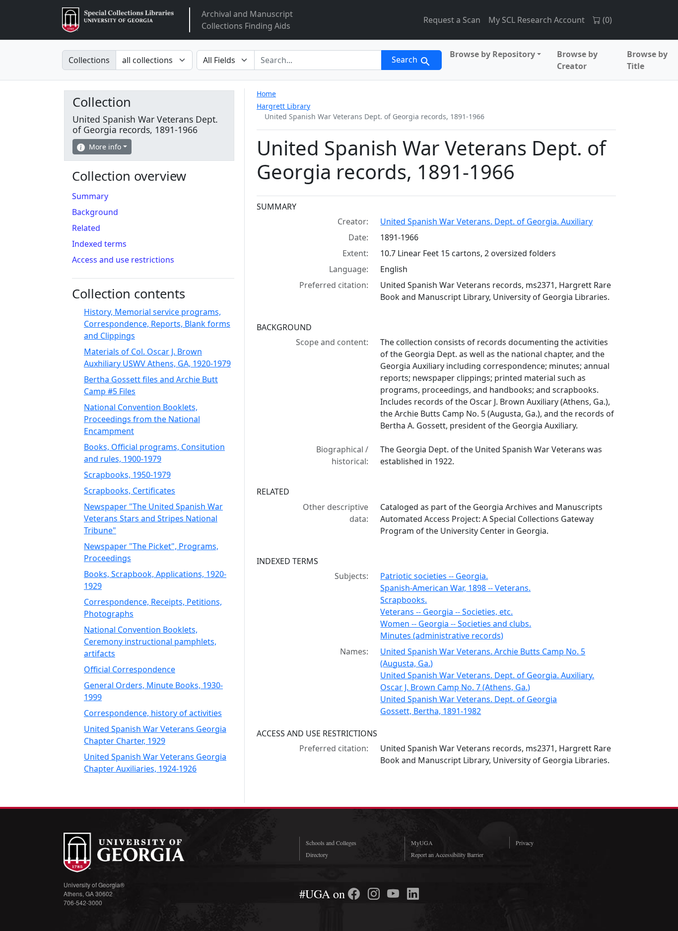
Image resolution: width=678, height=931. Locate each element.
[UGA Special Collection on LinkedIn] (413, 894)
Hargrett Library (283, 106)
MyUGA (422, 843)
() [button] (606, 19)
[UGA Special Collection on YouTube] (394, 894)
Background (95, 212)
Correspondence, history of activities (153, 713)
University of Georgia (138, 852)
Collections (89, 60)
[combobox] (318, 60)
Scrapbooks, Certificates (129, 490)
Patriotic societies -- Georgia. (434, 576)
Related (86, 227)
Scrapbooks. (403, 599)
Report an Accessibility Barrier (447, 855)
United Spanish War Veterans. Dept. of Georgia (468, 699)
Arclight (118, 19)
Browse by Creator (577, 60)
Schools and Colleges (331, 843)
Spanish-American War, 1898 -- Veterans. (455, 587)
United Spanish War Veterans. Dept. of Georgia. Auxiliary (486, 221)
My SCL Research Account (536, 19)
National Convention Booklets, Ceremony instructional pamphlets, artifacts (150, 641)
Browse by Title (647, 60)
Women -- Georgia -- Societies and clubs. (455, 623)
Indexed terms (99, 243)
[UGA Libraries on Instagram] (375, 894)
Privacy (525, 843)
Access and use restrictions (123, 259)
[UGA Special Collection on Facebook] (355, 894)
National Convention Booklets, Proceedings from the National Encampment (142, 419)
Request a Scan (451, 19)
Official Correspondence (129, 669)
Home (266, 93)
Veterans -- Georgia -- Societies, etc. (446, 611)
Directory (317, 855)
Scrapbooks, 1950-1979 (127, 474)
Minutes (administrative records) (441, 635)
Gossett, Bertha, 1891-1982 (430, 711)
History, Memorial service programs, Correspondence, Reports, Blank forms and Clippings (157, 323)
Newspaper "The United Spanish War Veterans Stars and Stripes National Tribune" (153, 518)
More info (105, 146)
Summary (90, 196)
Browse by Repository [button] (492, 54)
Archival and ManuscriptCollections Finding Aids (247, 19)
